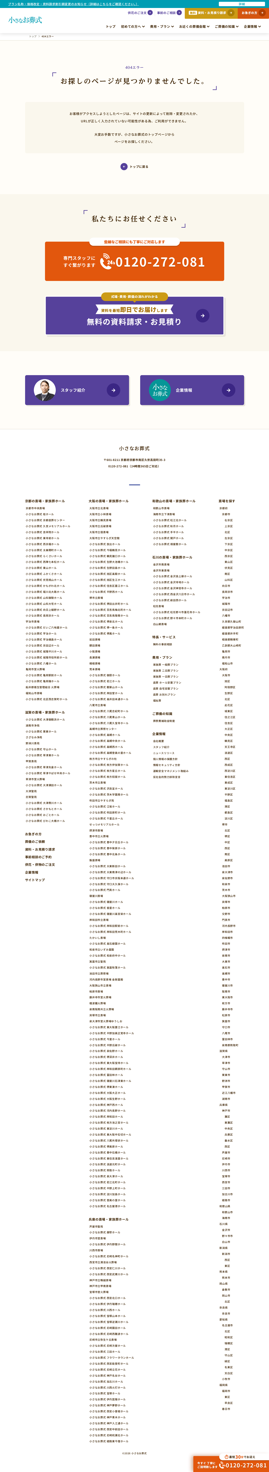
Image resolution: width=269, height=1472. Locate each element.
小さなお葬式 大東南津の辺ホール (110, 872)
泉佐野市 (227, 878)
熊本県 (223, 1271)
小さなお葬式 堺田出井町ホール (109, 604)
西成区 (229, 765)
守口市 (226, 1027)
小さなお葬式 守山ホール (41, 749)
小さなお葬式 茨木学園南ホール (109, 794)
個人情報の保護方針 (165, 759)
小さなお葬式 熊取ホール (104, 1170)
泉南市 (226, 955)
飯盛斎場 (94, 860)
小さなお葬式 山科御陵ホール (44, 598)
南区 (227, 574)
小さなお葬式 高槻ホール (104, 735)
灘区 (227, 1116)
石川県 (223, 1224)
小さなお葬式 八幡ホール (41, 663)
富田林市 (227, 1039)
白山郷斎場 (160, 624)
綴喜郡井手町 (230, 633)
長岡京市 (227, 592)
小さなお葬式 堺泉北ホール (106, 621)
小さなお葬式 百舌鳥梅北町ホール (110, 610)
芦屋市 (226, 1152)
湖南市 (226, 1099)
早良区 (229, 1403)
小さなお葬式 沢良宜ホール (106, 788)
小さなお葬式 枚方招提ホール (107, 777)
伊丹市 (226, 1164)
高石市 (226, 967)
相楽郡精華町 (230, 639)
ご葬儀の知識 (225, 26)
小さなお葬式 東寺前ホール (42, 538)
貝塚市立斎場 (97, 1015)
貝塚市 (226, 902)
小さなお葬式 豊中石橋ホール (107, 1152)
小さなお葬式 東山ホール (41, 568)
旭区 (227, 681)
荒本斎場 (94, 669)
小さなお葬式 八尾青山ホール (107, 717)
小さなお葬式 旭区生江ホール (107, 580)
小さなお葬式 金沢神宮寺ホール (172, 588)
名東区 (229, 1367)
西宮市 (226, 1182)
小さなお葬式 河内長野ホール (107, 1110)
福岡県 (223, 1385)
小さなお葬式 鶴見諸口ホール (107, 556)
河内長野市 (229, 926)
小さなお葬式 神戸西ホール (106, 1105)
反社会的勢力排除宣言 (167, 777)
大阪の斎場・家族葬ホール (109, 500)
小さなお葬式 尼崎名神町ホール (109, 1256)
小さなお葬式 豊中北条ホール (107, 854)
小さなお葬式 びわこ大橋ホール (45, 821)
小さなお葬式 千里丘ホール (106, 818)
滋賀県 (223, 1051)
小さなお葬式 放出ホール (104, 544)
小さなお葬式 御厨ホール (104, 675)
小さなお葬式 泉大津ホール (106, 1176)
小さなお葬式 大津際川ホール (44, 803)
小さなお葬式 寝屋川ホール (106, 902)
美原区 (229, 860)
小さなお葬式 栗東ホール (41, 731)
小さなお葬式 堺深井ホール (106, 1057)
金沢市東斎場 (161, 570)
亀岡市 (226, 651)
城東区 (229, 711)
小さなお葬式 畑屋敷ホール (170, 544)
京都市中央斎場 (35, 508)
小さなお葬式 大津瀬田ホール (44, 785)
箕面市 (226, 1021)
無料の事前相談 (162, 644)
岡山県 (223, 1283)
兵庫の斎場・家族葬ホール (109, 1219)
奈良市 (226, 1313)
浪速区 (229, 753)
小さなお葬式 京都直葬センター (45, 520)
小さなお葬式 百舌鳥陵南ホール (109, 615)
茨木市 (226, 890)
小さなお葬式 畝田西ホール (170, 600)
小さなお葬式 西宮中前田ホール (109, 1429)
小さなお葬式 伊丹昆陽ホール (107, 1399)
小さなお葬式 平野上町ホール (107, 1188)
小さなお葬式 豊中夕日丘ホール (109, 842)
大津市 (226, 1057)
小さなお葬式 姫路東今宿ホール (109, 1441)
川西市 (226, 1170)
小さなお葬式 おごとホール (42, 815)
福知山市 (227, 663)
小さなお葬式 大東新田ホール (107, 866)
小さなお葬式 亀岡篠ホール (42, 681)
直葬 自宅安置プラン (166, 688)
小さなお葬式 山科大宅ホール (44, 604)
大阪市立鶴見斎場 (100, 520)
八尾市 (226, 1033)
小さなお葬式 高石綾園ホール (107, 943)
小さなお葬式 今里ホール (104, 1039)
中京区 (229, 550)
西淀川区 (230, 771)
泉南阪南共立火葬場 (101, 1009)
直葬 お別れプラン (164, 694)
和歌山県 (224, 1206)
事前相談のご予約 (38, 856)
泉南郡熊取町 (230, 1045)
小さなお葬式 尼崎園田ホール (107, 1328)
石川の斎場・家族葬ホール (172, 557)
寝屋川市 (227, 985)
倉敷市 (226, 1289)
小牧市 (226, 1379)
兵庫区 (229, 1134)
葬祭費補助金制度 (164, 721)
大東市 (226, 961)
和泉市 (226, 884)
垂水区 (229, 1140)
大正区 (229, 729)
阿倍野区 (230, 687)
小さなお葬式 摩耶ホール (104, 1232)
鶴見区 (229, 741)
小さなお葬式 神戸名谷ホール (107, 1375)
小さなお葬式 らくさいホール (44, 556)
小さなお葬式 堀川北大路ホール (45, 592)
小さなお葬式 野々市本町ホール (172, 618)
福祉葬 (157, 700)
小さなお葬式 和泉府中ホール (107, 955)
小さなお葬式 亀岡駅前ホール (44, 675)
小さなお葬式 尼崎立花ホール (107, 1369)
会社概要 (158, 741)
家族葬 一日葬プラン (166, 676)
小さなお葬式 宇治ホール (41, 633)
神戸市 (226, 1110)
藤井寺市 (227, 1009)
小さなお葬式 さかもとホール (44, 809)
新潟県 (223, 1248)
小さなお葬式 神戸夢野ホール (107, 1405)
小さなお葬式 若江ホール (104, 681)
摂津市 (226, 949)
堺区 (227, 836)
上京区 (229, 526)
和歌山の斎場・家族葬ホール (174, 500)
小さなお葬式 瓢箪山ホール (106, 687)
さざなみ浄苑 (34, 737)
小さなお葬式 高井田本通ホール (109, 699)
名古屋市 (227, 1325)
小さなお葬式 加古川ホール (106, 1381)
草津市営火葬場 (35, 779)
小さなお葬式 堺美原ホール (106, 1146)
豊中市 (226, 979)
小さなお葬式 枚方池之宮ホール (109, 1122)
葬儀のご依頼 (35, 841)
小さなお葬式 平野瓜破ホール (107, 1045)
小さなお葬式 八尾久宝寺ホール (109, 723)
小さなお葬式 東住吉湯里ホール (109, 1158)
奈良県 (223, 1307)
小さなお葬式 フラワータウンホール (111, 1357)
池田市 (226, 866)
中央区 (229, 735)
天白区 (229, 1373)
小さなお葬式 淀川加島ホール (107, 1194)
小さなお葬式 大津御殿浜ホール (45, 719)
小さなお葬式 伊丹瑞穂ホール (107, 1304)
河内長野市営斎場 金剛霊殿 (106, 979)
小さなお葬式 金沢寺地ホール (171, 582)
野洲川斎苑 (32, 743)
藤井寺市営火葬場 (100, 997)
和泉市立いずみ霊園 (101, 949)
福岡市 (226, 1391)
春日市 (226, 1409)
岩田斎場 (94, 639)
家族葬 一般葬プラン (166, 664)
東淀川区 (230, 788)
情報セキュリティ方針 (166, 765)
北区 (227, 532)
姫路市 (226, 1200)
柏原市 (226, 908)
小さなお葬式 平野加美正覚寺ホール (111, 1033)
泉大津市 (227, 872)
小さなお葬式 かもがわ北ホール (45, 586)
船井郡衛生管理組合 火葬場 (42, 687)
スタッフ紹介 (73, 390)
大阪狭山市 (229, 896)
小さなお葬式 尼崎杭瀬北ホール (109, 1435)
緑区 (227, 1361)
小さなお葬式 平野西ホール (106, 592)
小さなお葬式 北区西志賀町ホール (47, 699)
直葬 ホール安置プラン (167, 682)
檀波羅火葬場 (97, 1003)
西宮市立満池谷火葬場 (103, 1262)
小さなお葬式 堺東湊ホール (106, 1087)
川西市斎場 (96, 1250)
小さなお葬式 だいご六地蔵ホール (47, 627)
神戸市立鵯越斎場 (100, 1280)
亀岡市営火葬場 (35, 669)
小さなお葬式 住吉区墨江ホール (109, 586)
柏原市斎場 (96, 991)
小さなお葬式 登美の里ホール (107, 1200)
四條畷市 (227, 938)
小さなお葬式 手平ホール (168, 532)
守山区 (229, 1355)
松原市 (226, 1015)
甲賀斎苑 (31, 761)
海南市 (226, 1218)
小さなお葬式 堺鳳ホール (104, 633)
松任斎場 (158, 606)
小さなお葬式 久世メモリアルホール (48, 526)
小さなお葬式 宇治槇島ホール (44, 639)
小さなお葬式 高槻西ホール (106, 747)
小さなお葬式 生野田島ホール (107, 568)
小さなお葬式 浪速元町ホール (107, 1164)
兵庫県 (223, 1105)
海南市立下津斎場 (164, 514)
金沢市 (226, 1230)
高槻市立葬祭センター (103, 729)
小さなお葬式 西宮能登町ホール (109, 1363)
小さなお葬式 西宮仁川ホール (107, 1268)
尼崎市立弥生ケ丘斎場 (103, 1340)
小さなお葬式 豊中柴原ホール (107, 848)
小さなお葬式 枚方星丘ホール (107, 771)
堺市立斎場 (96, 598)
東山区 (229, 562)
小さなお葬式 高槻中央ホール (107, 741)
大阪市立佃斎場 (99, 532)
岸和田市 (227, 932)
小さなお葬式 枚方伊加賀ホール (109, 765)
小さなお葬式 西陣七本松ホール (45, 562)
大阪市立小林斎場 (100, 514)
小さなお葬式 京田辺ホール (42, 645)
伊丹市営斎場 (97, 1238)
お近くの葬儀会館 (192, 26)
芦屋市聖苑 (96, 1226)
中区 (227, 842)
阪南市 (226, 991)
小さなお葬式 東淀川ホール (106, 1128)
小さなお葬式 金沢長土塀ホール (172, 576)
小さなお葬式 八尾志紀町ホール (109, 711)
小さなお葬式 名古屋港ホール (107, 1206)
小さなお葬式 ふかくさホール (44, 574)
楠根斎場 (94, 663)
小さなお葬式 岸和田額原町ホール (110, 1069)
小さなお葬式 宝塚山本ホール (107, 1316)
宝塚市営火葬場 (99, 1292)
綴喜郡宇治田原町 (233, 627)
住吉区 (229, 723)
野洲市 (226, 1081)
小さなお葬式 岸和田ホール (106, 1116)
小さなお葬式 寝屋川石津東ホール (110, 1081)
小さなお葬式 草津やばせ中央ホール (48, 773)
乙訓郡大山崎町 (231, 645)
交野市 (226, 914)
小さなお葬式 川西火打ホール (107, 1387)
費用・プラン (160, 26)
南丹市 (226, 657)
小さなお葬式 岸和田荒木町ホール (110, 932)
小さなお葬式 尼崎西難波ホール (109, 1334)
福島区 (229, 800)
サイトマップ (35, 879)
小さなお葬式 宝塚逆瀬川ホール (109, 1322)
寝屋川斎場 (96, 896)
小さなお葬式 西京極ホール (42, 544)
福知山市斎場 (34, 693)
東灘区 (229, 1122)
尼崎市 (226, 1158)
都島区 (229, 812)
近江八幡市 (229, 1093)
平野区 (229, 794)
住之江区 (230, 717)
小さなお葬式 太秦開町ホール (44, 550)
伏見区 (229, 568)
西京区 (229, 556)
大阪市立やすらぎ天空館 (104, 538)
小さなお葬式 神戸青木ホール (107, 1417)
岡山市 (226, 1295)
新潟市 (226, 1254)
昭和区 (229, 1337)
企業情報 (250, 26)
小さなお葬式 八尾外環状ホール (109, 1140)
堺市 (225, 824)
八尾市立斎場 (97, 705)
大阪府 (223, 669)
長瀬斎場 (94, 657)
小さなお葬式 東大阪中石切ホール (110, 1134)
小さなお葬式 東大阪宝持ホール (109, 1063)
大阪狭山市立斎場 (100, 985)
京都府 (223, 508)
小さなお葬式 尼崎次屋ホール (107, 1345)
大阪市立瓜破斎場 (100, 526)
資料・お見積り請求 (40, 849)
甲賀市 (226, 1087)
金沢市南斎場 (161, 564)
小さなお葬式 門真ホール (104, 890)
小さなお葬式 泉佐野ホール (106, 1051)
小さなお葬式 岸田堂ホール (106, 693)
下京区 (229, 544)
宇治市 (226, 598)
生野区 (229, 693)
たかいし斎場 (97, 938)
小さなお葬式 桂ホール (40, 514)
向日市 (226, 586)
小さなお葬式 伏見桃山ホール (44, 580)
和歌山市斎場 (161, 508)
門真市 (226, 920)
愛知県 (223, 1319)
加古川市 (227, 1194)
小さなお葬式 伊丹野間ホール (107, 1244)
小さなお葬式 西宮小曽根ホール (109, 1411)
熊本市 (226, 1277)
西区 (227, 759)
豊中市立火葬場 (99, 836)
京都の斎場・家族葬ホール (45, 500)
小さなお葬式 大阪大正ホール (107, 1093)
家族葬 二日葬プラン (166, 670)
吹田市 (226, 943)
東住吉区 (230, 777)
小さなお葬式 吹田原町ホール (107, 812)
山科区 (229, 580)
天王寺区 (230, 747)
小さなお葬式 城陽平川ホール (44, 651)
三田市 (226, 1188)
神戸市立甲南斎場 (100, 1286)
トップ (111, 26)
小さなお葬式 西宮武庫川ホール (109, 1274)
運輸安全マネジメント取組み (171, 771)
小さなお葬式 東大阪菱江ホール (109, 1027)
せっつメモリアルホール (104, 824)
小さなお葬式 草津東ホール (42, 755)
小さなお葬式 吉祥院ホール (42, 532)
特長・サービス (164, 637)
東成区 (229, 782)
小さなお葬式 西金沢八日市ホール (174, 594)
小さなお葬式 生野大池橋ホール (109, 562)
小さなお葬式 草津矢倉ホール (44, 767)
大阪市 (226, 675)
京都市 (226, 514)
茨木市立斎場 (97, 782)
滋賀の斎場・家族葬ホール (45, 712)
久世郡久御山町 (231, 621)
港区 (227, 806)
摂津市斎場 (96, 830)
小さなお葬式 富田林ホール (106, 1075)
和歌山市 (227, 1212)
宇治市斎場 (32, 621)
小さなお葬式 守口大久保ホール (109, 884)
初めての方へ (131, 26)
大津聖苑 (31, 791)
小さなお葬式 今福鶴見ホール (107, 550)
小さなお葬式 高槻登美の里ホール (110, 753)
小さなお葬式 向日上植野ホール (45, 610)
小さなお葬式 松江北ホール (170, 520)
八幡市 (226, 615)
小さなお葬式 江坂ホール (104, 806)
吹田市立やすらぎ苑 (101, 800)
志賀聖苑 (31, 797)
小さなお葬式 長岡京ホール (42, 615)
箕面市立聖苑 (97, 961)
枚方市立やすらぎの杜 (103, 759)
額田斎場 (94, 645)
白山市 (226, 1242)
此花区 (229, 705)
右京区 (229, 520)
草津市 (226, 1063)
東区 (227, 1266)
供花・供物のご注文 (40, 864)
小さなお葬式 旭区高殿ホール (107, 574)
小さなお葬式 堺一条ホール (106, 627)
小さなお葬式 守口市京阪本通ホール (111, 878)
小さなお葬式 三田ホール (104, 1351)
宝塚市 (226, 1176)
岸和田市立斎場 (99, 920)
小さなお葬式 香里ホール (104, 908)
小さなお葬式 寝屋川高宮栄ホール (110, 914)
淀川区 (229, 818)
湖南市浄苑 (32, 725)
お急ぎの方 (33, 833)
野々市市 (227, 1236)
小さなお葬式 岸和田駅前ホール (109, 926)
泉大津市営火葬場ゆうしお (105, 1021)
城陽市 (226, 604)
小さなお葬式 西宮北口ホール (107, 1298)
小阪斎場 (94, 651)
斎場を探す (227, 500)
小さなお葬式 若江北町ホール (107, 1182)
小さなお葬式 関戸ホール (168, 538)
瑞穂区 (229, 1343)
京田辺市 (227, 610)
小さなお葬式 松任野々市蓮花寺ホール (177, 612)
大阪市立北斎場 (99, 508)
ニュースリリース (164, 753)
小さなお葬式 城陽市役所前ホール (47, 657)
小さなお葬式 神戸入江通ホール (109, 1423)
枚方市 (226, 1003)
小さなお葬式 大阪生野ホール (107, 1099)
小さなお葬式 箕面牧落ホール (107, 967)
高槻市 (226, 973)
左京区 (229, 538)
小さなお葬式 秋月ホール (168, 526)
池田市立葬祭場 (99, 973)
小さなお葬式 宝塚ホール (104, 1393)
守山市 (226, 1069)
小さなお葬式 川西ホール (104, 1310)
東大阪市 (227, 997)
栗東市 (226, 1075)
